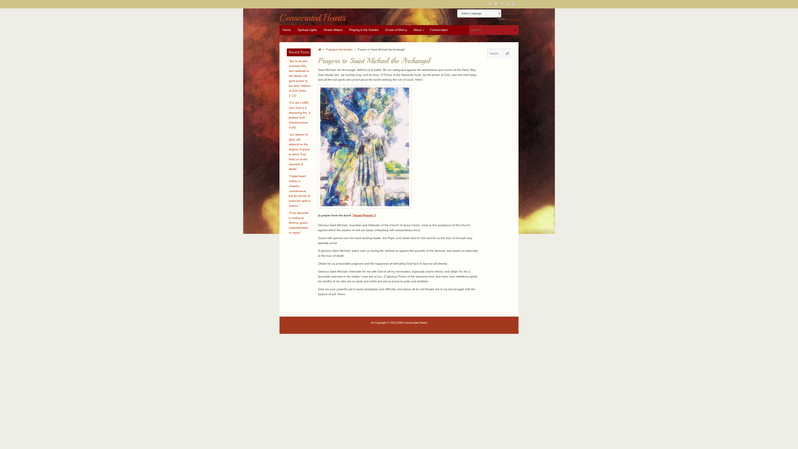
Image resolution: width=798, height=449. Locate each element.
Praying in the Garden (339, 49)
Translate (512, 19)
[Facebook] (490, 4)
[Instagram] (513, 4)
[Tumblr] (508, 4)
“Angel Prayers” (363, 215)
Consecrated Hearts (312, 17)
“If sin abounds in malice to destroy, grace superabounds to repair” (298, 222)
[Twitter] (496, 4)
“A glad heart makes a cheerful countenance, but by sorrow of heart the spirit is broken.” (300, 190)
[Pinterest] (502, 4)
